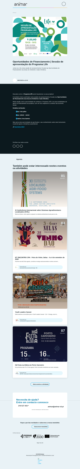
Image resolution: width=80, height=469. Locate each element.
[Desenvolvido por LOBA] (40, 461)
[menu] (64, 4)
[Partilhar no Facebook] (14, 146)
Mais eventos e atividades (41, 384)
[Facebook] (33, 447)
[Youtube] (46, 447)
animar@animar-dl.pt (56, 407)
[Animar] (20, 4)
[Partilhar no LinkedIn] (17, 146)
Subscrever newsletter (41, 426)
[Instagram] (37, 447)
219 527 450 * (23, 406)
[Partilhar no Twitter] (21, 146)
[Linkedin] (41, 447)
